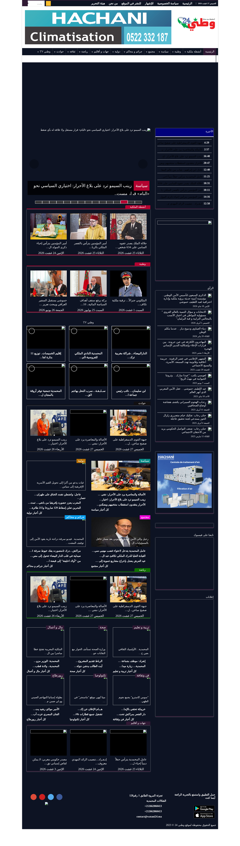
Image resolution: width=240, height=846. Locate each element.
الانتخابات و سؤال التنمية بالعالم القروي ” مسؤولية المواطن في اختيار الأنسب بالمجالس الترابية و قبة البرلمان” (187, 315)
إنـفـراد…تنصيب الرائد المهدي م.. (184, 203)
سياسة (165, 51)
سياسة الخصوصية (168, 3)
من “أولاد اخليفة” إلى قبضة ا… (63, 561)
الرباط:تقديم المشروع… (89, 661)
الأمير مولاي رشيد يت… (46, 709)
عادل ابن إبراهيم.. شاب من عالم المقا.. (181, 169)
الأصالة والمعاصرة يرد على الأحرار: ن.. (181, 149)
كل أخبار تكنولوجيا (79, 719)
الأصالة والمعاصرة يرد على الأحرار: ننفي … (122, 494)
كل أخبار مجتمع (99, 566)
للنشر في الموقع (131, 3)
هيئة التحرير (98, 3)
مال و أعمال (55, 627)
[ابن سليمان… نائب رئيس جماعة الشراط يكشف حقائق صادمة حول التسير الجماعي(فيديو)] (131, 375)
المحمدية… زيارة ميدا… (132, 666)
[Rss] (48, 3)
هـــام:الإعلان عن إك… (90, 709)
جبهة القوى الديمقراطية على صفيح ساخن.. (178, 142)
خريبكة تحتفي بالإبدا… (133, 709)
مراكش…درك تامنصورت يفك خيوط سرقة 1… (55, 550)
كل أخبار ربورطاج (36, 719)
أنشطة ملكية (194, 51)
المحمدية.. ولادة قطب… (46, 666)
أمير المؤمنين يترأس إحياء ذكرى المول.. (180, 197)
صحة (103, 627)
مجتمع (151, 51)
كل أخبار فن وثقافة (123, 719)
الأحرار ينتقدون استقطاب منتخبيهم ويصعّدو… (121, 504)
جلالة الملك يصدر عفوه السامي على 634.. (179, 183)
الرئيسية (187, 3)
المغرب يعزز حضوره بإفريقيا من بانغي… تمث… (54, 502)
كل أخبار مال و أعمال (38, 671)
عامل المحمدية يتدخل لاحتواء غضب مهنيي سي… (119, 550)
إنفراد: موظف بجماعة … (132, 661)
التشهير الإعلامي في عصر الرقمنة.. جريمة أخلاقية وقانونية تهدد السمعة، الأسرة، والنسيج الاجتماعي (186, 362)
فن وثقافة (143, 675)
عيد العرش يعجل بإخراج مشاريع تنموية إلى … (120, 561)
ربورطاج (57, 675)
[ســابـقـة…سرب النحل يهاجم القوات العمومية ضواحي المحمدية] (88, 375)
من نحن (113, 3)
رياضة (84, 51)
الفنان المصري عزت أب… (45, 714)
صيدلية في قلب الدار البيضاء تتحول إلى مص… (55, 555)
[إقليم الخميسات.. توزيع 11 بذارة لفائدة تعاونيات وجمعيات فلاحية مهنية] (46, 337)
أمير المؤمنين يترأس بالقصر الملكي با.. (181, 190)
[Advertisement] (120, 93)
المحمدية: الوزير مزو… (46, 661)
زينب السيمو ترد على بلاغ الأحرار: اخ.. (181, 156)
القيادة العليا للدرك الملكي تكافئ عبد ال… (122, 555)
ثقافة (72, 51)
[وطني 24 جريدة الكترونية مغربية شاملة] (196, 22)
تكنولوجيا (100, 675)
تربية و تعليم (141, 627)
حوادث (60, 51)
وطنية (178, 51)
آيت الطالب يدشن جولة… (88, 666)
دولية (117, 51)
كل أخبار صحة (77, 671)
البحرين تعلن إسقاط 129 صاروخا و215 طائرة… (55, 507)
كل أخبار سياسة (100, 509)
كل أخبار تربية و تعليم (124, 671)
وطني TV (45, 51)
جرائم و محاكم (134, 51)
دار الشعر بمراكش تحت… (131, 714)
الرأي (210, 288)
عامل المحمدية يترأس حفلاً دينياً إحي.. (181, 176)
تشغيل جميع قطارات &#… (87, 714)
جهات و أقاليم (101, 51)
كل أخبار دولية (34, 512)
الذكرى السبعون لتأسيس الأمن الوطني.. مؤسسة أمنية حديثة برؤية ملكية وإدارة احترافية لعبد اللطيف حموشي (187, 298)
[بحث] (25, 3)
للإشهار (149, 3)
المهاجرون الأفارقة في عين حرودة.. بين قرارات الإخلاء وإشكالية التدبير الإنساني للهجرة (187, 345)
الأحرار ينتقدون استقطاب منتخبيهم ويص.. (180, 163)
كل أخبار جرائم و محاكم (40, 566)
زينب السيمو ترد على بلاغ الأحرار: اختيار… (122, 499)
